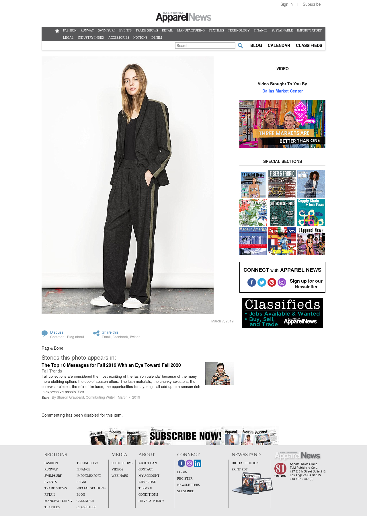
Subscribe (312, 4)
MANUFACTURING (191, 30)
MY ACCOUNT (148, 475)
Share (45, 397)
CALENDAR (279, 45)
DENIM (156, 37)
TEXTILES (216, 30)
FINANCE (261, 30)
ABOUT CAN (147, 463)
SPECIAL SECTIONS (91, 488)
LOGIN (182, 472)
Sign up (298, 280)
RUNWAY (87, 30)
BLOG (256, 45)
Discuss (57, 332)
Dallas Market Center (282, 91)
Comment (57, 336)
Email (106, 336)
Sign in (286, 4)
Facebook (120, 336)
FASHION (70, 30)
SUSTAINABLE (282, 30)
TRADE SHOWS (147, 30)
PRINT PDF (239, 469)
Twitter (135, 336)
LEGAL (68, 37)
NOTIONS (140, 37)
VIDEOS (117, 469)
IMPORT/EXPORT (309, 30)
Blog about (75, 336)
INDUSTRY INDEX (91, 37)
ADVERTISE (147, 482)
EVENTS (125, 30)
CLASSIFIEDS (309, 45)
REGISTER (184, 478)
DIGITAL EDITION (245, 463)
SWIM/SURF (106, 30)
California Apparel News (184, 17)
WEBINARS (120, 475)
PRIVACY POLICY (151, 501)
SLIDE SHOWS (122, 463)
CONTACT (145, 469)
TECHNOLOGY (239, 30)
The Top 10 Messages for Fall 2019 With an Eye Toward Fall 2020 (111, 365)
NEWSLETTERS (188, 484)
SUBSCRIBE (185, 491)
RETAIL (167, 30)
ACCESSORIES (118, 37)
